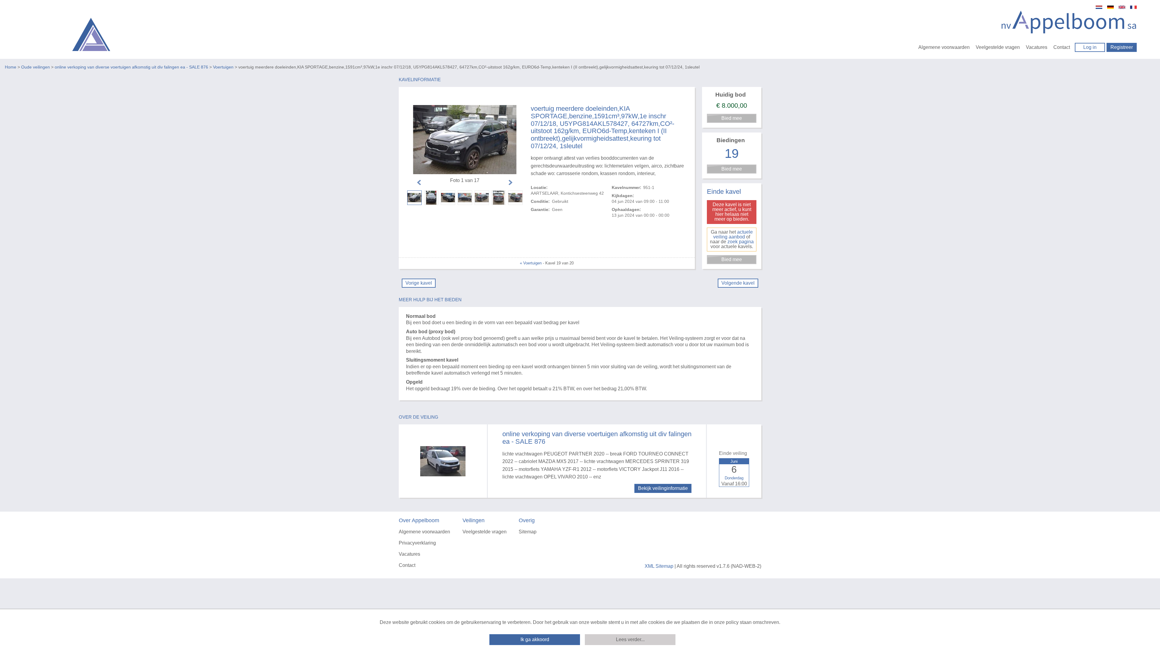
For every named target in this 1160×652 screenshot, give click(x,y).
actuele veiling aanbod (733, 234)
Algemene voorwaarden (944, 47)
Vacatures (1036, 47)
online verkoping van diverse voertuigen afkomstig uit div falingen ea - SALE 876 (131, 67)
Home (10, 67)
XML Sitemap (659, 566)
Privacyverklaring (417, 542)
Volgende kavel (738, 283)
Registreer (1121, 47)
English (1122, 7)
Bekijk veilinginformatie (663, 488)
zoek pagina (740, 241)
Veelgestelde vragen (998, 47)
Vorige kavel (418, 283)
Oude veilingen (35, 67)
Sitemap (527, 531)
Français (1133, 7)
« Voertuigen (531, 263)
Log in (1090, 47)
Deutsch (1110, 7)
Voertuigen (223, 67)
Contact (1061, 47)
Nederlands (1099, 7)
